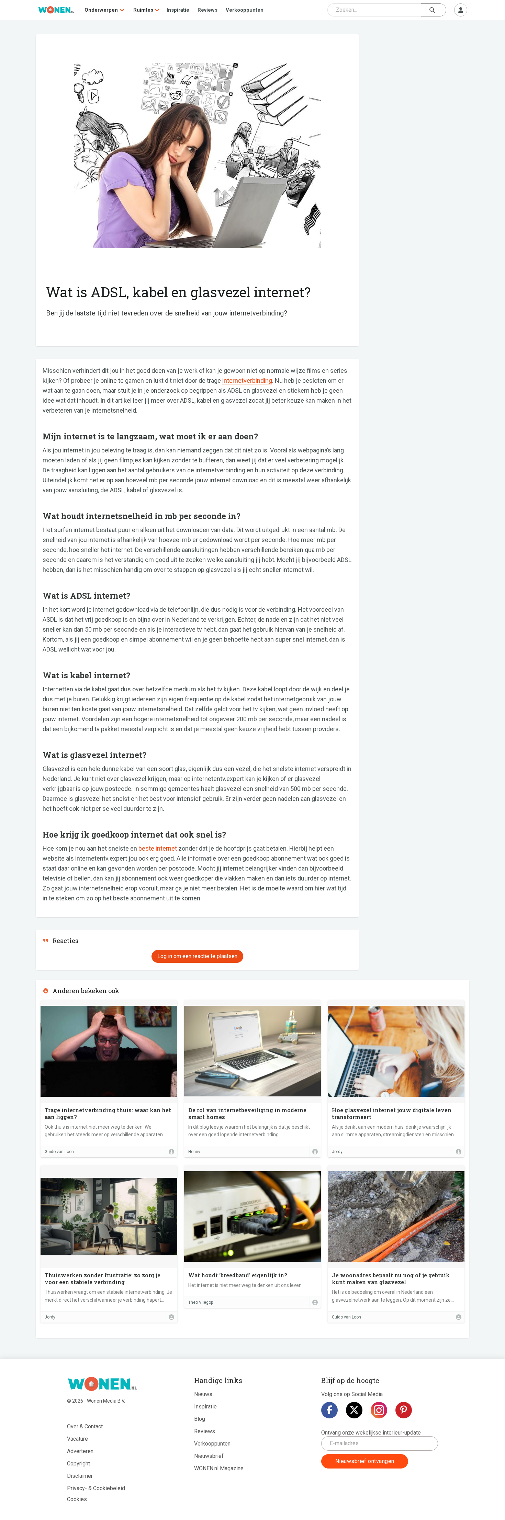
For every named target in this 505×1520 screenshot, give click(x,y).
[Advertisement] (417, 84)
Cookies (77, 1499)
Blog (199, 1419)
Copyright (78, 1463)
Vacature (77, 1439)
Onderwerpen (101, 10)
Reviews (207, 10)
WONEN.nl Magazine (219, 1468)
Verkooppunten (244, 10)
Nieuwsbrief (209, 1456)
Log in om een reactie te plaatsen (197, 956)
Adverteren (80, 1451)
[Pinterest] (403, 1410)
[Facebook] (329, 1410)
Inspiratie (178, 10)
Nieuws (203, 1394)
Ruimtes (143, 10)
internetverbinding (247, 380)
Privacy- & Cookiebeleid (96, 1488)
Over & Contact (85, 1426)
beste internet (157, 848)
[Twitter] (354, 1410)
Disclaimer (80, 1476)
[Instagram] (379, 1410)
